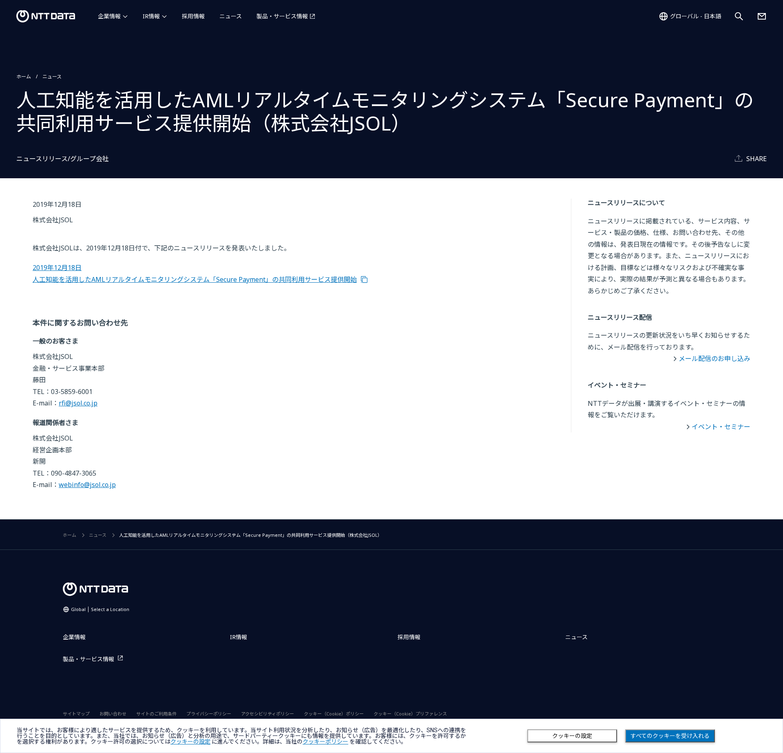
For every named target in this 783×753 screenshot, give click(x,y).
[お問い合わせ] (762, 16)
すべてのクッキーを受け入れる (670, 736)
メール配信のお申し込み (714, 358)
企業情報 (109, 16)
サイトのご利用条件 (156, 714)
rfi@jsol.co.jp (78, 403)
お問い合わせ (113, 714)
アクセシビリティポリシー (267, 714)
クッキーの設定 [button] (190, 741)
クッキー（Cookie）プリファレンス (410, 714)
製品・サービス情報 (282, 16)
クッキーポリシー (325, 741)
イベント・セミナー (721, 426)
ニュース (230, 16)
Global (100, 609)
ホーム (23, 76)
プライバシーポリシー (208, 714)
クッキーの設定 (572, 736)
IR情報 (151, 16)
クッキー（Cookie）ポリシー (334, 714)
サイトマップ (76, 714)
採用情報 (193, 16)
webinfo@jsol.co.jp (87, 484)
